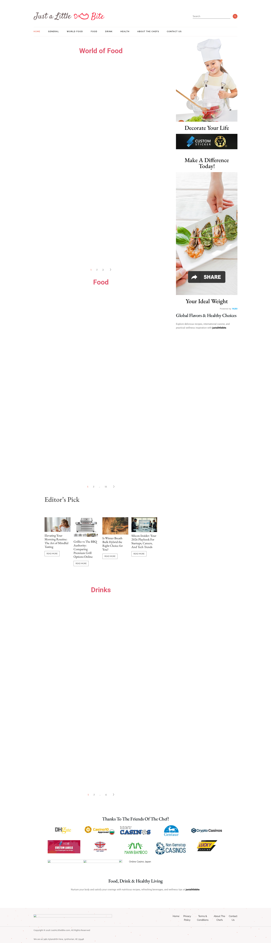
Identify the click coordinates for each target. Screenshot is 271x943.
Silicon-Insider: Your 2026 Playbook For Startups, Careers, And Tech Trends (143, 541)
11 (106, 486)
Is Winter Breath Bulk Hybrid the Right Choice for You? (112, 543)
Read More (52, 554)
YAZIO (234, 308)
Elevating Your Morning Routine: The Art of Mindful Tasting (56, 541)
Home (176, 916)
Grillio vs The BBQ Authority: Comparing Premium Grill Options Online (85, 549)
